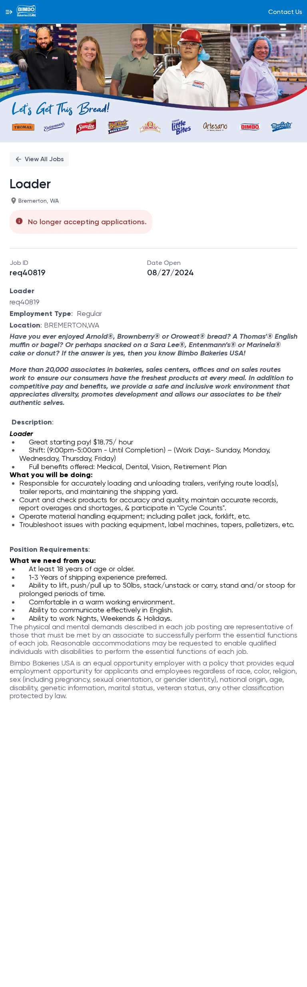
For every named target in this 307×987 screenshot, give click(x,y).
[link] (26, 11)
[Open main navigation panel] (9, 12)
